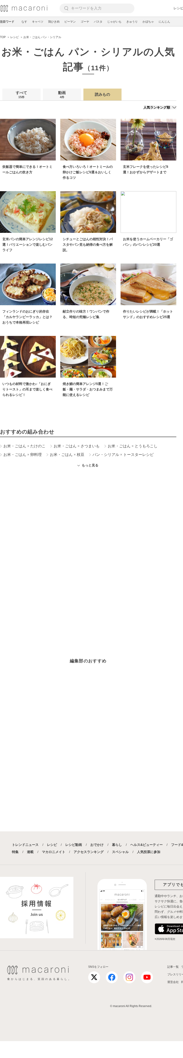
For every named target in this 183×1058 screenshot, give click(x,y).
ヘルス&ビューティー (146, 845)
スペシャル (120, 852)
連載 (30, 852)
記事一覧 (173, 966)
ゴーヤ (85, 21)
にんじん (164, 21)
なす (24, 21)
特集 (15, 852)
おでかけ (97, 845)
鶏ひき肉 (54, 21)
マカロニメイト (53, 852)
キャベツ (37, 21)
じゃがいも (114, 21)
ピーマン (70, 21)
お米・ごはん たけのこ (24, 446)
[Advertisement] (88, 536)
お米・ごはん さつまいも (77, 446)
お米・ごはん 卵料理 (22, 455)
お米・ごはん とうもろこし (133, 446)
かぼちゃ (148, 21)
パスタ (98, 21)
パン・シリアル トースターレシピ (123, 455)
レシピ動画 (73, 845)
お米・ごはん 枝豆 (67, 455)
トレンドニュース (25, 845)
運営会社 (173, 982)
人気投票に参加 (148, 852)
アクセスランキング (89, 852)
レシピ (52, 845)
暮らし (117, 845)
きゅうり (132, 21)
